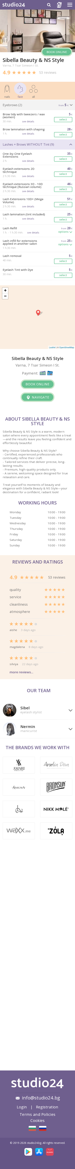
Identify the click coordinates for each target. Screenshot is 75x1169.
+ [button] (5, 290)
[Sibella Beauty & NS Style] (32, 1128)
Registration (47, 1107)
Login (22, 1107)
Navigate (40, 397)
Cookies (37, 1120)
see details (28, 121)
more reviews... (21, 672)
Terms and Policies (38, 1114)
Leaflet (52, 347)
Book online (57, 52)
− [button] (5, 296)
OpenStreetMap (66, 347)
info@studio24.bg (41, 1098)
